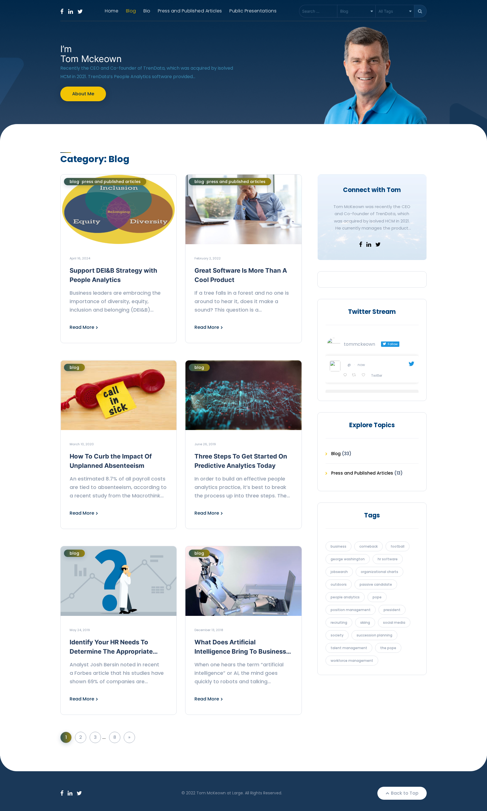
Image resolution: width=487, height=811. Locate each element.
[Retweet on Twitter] (355, 375)
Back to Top (404, 793)
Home (111, 11)
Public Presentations (252, 11)
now (361, 364)
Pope (377, 597)
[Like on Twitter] (365, 375)
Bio (146, 11)
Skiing (365, 622)
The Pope (388, 647)
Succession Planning (374, 635)
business (338, 546)
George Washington (348, 559)
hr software (388, 559)
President (392, 609)
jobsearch (339, 571)
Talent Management (349, 647)
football (397, 546)
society (337, 635)
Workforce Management (352, 660)
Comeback (368, 546)
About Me (83, 94)
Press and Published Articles (190, 11)
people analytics (345, 597)
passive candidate (376, 584)
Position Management (351, 609)
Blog (131, 11)
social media (394, 622)
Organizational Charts (379, 571)
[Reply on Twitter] (346, 375)
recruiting (339, 622)
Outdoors (339, 584)
